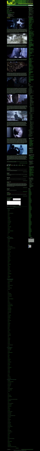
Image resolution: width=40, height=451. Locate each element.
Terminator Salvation (10, 396)
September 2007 (30, 224)
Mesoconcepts (25, 450)
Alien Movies (31, 97)
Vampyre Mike (8, 193)
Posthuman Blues (30, 184)
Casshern (9, 269)
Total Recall (9, 339)
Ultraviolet (9, 229)
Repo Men (9, 286)
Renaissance (9, 217)
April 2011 (30, 197)
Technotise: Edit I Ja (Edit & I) (10, 238)
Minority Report (9, 222)
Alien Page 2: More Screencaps (30, 64)
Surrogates (9, 289)
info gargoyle (30, 182)
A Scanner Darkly (9, 221)
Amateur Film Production (31, 95)
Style (29, 120)
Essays (30, 112)
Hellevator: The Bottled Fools (10, 403)
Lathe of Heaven (9, 312)
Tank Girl (9, 332)
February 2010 (30, 206)
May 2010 (30, 204)
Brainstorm (30, 81)
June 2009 (30, 211)
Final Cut (9, 261)
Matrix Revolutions (9, 308)
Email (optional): (9, 199)
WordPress (16, 450)
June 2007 (30, 226)
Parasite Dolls (9, 423)
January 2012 (30, 192)
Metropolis (9, 236)
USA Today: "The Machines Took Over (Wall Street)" (31, 48)
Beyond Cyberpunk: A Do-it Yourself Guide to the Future (31, 168)
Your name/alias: (9, 198)
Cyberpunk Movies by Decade (31, 55)
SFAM (7, 173)
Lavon (7, 189)
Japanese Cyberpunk (31, 152)
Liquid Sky (9, 368)
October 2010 (30, 201)
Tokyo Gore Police (9, 348)
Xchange (9, 250)
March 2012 (30, 191)
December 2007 (30, 222)
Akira (29, 30)
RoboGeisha (9, 380)
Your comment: (8, 200)
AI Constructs (30, 139)
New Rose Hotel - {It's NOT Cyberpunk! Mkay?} (31, 18)
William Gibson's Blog (31, 185)
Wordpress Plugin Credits (30, 449)
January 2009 (30, 214)
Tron (8, 233)
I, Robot (8, 434)
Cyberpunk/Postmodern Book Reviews (31, 169)
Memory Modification (18, 161)
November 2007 (30, 223)
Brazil (8, 225)
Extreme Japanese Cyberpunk (31, 34)
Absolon (8, 328)
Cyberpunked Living (31, 157)
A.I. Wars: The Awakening (31, 71)
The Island (9, 253)
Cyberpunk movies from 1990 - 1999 (32, 108)
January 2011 (30, 199)
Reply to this (26, 180)
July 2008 (30, 218)
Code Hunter (9, 364)
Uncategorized (30, 136)
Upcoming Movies (31, 129)
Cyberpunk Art (30, 88)
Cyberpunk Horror (31, 141)
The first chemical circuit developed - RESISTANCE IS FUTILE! (31, 8)
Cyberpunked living (30, 92)
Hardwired (9, 210)
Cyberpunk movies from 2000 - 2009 (32, 109)
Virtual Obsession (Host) (10, 352)
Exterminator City (9, 400)
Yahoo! (8, 165)
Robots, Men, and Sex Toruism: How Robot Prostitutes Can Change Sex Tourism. (31, 10)
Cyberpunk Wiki (8, 5)
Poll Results (30, 134)
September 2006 (30, 231)
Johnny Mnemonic (9, 273)
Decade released (30, 149)
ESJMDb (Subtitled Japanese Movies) (31, 162)
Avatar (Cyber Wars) (10, 404)
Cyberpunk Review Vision (31, 156)
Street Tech (30, 173)
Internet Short (31, 126)
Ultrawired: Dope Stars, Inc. (31, 11)
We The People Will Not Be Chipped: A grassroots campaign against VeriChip (31, 44)
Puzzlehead (9, 254)
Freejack (9, 375)
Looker (8, 356)
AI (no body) (31, 96)
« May (29, 242)
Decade (30, 106)
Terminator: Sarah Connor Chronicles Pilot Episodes (12, 399)
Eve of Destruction (9, 367)
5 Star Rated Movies (31, 117)
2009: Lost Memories (10, 441)
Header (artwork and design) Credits (24, 449)
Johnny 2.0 (9, 258)
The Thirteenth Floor (30, 37)
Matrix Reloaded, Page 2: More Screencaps (31, 68)
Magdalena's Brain (30, 62)
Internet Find (30, 93)
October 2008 (30, 216)
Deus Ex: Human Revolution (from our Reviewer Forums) (31, 79)
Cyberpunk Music (30, 90)
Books (29, 85)
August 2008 (30, 217)
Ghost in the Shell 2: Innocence (30, 26)
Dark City (9, 277)
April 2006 (30, 234)
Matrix (8, 265)
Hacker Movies (30, 142)
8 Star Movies (31, 119)
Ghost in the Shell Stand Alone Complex (11, 415)
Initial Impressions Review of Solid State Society (31, 52)
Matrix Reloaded (9, 422)
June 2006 (30, 233)
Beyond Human (9, 385)
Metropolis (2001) (9, 445)
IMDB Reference (8, 11)
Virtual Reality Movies (31, 17)
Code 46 (8, 301)
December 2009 (30, 207)
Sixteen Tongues (9, 320)
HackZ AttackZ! (30, 132)
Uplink (29, 29)
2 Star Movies (31, 115)
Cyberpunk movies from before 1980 (32, 111)
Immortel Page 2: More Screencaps (31, 59)
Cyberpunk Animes (31, 151)
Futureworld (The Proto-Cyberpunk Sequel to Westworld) (31, 72)
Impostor (9, 257)
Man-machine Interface (32, 101)
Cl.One (8, 242)
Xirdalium (30, 187)
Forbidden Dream (9, 293)
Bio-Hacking (30, 131)
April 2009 (30, 212)
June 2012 (30, 189)
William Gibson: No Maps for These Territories (12, 446)
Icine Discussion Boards (31, 163)
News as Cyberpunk (30, 130)
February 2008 (30, 221)
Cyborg (8, 331)
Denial (7, 182)
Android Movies (30, 20)
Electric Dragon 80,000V (10, 426)
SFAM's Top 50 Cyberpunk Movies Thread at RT (31, 172)
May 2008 (30, 219)
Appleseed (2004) (9, 430)
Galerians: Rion (9, 335)
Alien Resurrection (9, 309)
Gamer (29, 47)
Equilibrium (9, 218)
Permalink (24, 180)
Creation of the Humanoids (10, 305)
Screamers (9, 343)
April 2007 (30, 227)
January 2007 (30, 229)
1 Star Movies (31, 114)
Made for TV (31, 127)
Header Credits (30, 25)
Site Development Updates (31, 158)
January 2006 (30, 236)
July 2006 (30, 232)
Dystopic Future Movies (23, 161)
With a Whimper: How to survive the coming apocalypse (31, 186)
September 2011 (30, 194)
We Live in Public (9, 349)
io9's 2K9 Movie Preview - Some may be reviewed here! (31, 19)
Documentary (31, 124)
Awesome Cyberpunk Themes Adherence (31, 150)
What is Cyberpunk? (30, 39)
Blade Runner (9, 276)
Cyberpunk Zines (30, 91)
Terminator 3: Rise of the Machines (11, 438)
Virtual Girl (30, 73)
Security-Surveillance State (14, 161)
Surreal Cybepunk (31, 144)
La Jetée (9, 272)
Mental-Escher (30, 170)
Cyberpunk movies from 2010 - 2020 (32, 110)
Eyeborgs (9, 282)
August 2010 (30, 202)
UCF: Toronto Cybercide (10, 246)
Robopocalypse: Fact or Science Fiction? (31, 14)
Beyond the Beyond (31, 179)
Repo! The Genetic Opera (10, 388)
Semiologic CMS (20, 450)
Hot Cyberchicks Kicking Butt (31, 100)
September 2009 (30, 209)
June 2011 (30, 196)
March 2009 (30, 213)
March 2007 (30, 228)
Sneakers (9, 214)
